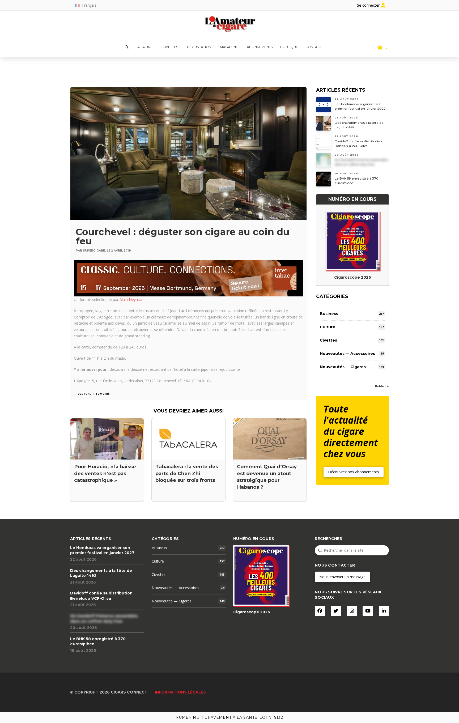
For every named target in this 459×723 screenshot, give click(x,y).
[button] (126, 47)
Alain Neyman (131, 299)
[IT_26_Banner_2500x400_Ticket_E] (188, 277)
